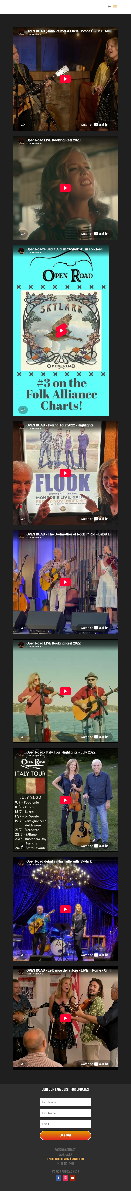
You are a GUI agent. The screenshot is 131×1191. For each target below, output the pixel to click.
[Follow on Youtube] (72, 1178)
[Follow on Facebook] (58, 1178)
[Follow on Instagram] (65, 1178)
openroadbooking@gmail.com (65, 1159)
